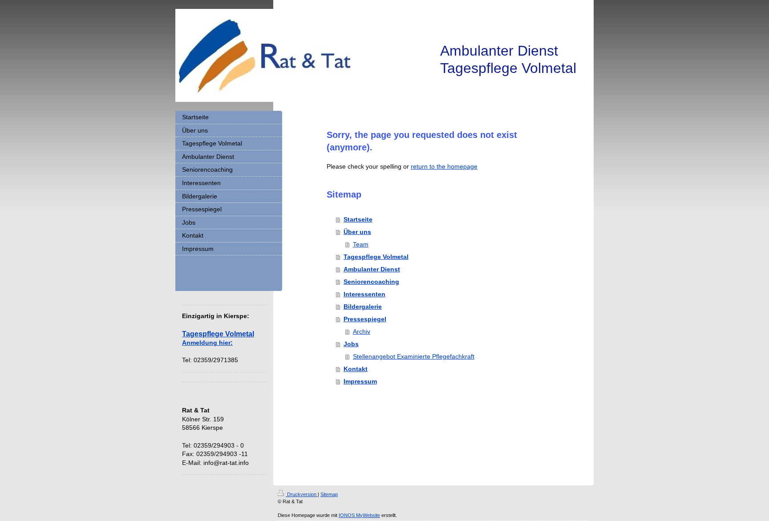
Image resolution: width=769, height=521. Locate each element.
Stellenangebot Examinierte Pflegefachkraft (413, 356)
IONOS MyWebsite (359, 515)
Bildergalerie (363, 306)
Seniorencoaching (371, 281)
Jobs (351, 343)
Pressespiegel (365, 319)
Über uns (357, 231)
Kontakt (356, 368)
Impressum (360, 381)
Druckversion (302, 494)
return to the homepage (444, 166)
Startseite (358, 219)
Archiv (361, 331)
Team (360, 244)
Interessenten (364, 294)
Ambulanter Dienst (372, 269)
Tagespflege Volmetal (376, 256)
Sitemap (329, 494)
